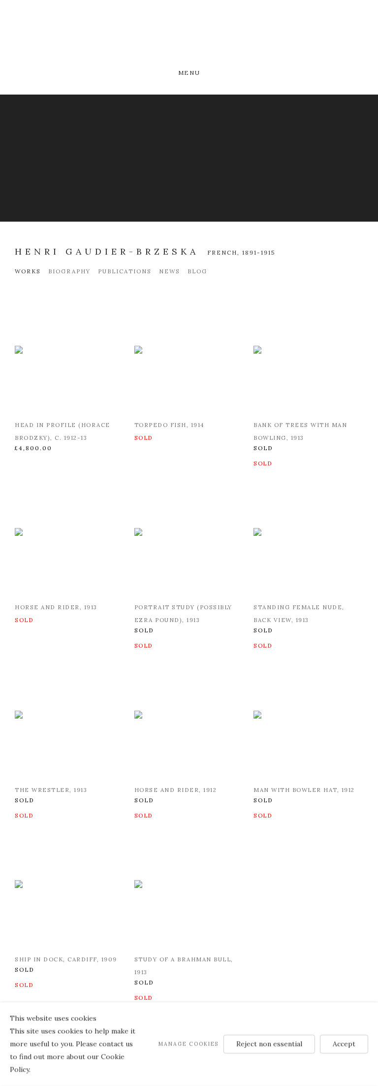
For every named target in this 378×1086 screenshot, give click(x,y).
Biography (69, 271)
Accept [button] (344, 1043)
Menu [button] (189, 72)
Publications (125, 271)
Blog (197, 271)
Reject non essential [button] (269, 1043)
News (169, 271)
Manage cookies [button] (188, 1043)
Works (28, 271)
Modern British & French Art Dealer (189, 36)
